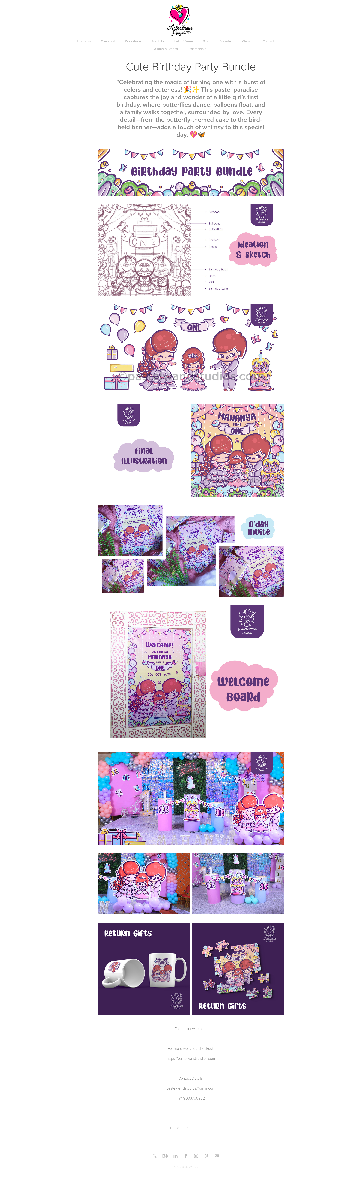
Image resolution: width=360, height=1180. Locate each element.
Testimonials (197, 48)
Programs (83, 41)
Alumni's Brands (166, 48)
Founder (226, 41)
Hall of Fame (183, 41)
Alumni (247, 41)
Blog (206, 41)
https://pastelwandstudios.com (191, 1058)
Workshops (133, 41)
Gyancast (108, 41)
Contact (268, 41)
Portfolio (157, 41)
